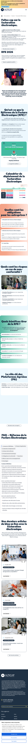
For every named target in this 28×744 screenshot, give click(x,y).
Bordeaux (3, 716)
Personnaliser (14, 737)
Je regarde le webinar (13, 164)
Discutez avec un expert (8, 49)
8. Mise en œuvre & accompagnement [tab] (11, 458)
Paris (15, 714)
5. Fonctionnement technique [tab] (9, 453)
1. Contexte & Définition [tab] (7, 446)
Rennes (15, 719)
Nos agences (5, 711)
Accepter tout (14, 734)
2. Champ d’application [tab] (20, 446)
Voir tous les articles (13, 655)
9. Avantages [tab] (5, 461)
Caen (2, 719)
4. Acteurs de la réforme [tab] (7, 451)
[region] (14, 732)
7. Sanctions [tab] (20, 456)
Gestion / (13, 15)
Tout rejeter (14, 741)
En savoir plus (5, 6)
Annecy (2, 714)
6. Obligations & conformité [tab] (8, 456)
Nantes (15, 716)
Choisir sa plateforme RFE (9, 62)
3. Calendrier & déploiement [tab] (8, 448)
